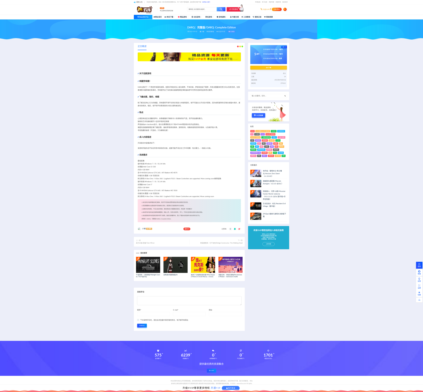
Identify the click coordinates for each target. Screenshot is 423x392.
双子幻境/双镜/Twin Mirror (145, 243)
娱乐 (264, 143)
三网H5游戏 (281, 137)
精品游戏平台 (143, 17)
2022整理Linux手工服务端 (262, 131)
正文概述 (142, 46)
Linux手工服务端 (270, 134)
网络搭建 (269, 17)
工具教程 (246, 17)
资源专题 (271, 2)
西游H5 (264, 155)
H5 (252, 134)
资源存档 (278, 2)
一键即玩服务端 (266, 137)
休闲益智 (258, 140)
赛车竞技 (278, 155)
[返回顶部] (419, 300)
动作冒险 (271, 140)
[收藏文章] (230, 229)
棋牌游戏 (253, 149)
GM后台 (274, 131)
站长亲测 (280, 152)
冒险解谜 (265, 140)
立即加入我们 (206, 2)
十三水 (278, 140)
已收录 (232, 31)
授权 (257, 146)
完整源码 (269, 143)
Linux (262, 134)
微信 (281, 143)
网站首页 (158, 17)
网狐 (259, 155)
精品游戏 (183, 17)
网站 (210, 310)
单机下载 (169, 17)
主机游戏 (196, 17)
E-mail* (175, 310)
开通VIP (216, 388)
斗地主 (266, 146)
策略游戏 (253, 155)
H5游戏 (257, 134)
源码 (270, 152)
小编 (144, 229)
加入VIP (211, 370)
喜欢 (187, 229)
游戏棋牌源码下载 (255, 152)
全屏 (419, 288)
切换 (419, 295)
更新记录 (257, 17)
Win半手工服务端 (255, 137)
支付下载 (268, 67)
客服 (419, 274)
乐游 (252, 140)
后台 (259, 143)
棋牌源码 (269, 149)
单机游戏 (253, 143)
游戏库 (144, 219)
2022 (252, 131)
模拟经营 (276, 149)
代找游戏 (234, 9)
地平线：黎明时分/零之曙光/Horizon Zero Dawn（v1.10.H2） (272, 173)
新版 (272, 146)
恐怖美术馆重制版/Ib (170, 275)
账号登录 (231, 388)
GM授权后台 (281, 131)
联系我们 (285, 2)
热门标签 (264, 2)
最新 (276, 146)
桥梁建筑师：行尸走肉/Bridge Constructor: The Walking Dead (221, 243)
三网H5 (274, 137)
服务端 (281, 146)
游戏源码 (222, 17)
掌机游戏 (208, 17)
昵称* (139, 310)
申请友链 (257, 2)
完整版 (275, 143)
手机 (252, 146)
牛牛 (275, 152)
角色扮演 (271, 155)
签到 (419, 266)
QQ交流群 (259, 115)
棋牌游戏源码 (261, 149)
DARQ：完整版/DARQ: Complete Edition (159, 219)
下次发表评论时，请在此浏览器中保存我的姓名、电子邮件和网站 (164, 320)
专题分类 (235, 17)
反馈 (419, 281)
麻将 (283, 155)
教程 (261, 146)
